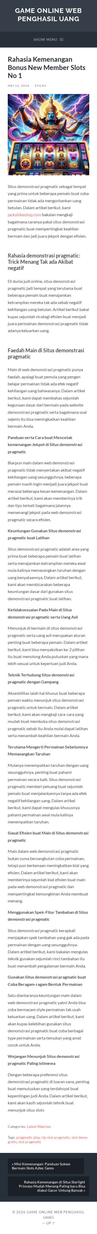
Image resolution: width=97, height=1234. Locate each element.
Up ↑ (50, 1223)
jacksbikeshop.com (24, 214)
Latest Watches (39, 1126)
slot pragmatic (29, 1142)
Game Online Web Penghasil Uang (48, 14)
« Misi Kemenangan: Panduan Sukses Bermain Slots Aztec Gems (41, 1166)
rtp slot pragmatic (55, 1137)
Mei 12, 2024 (18, 86)
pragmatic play (28, 1137)
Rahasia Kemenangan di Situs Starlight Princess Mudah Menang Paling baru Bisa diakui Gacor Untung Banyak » (52, 1186)
